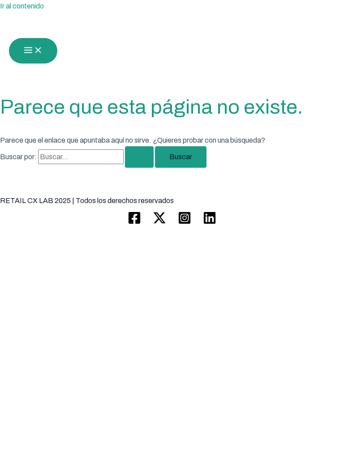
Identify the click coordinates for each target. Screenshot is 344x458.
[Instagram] (184, 222)
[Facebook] (134, 222)
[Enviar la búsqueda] (139, 157)
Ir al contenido (22, 6)
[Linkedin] (209, 222)
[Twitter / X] (159, 222)
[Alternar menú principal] (33, 51)
